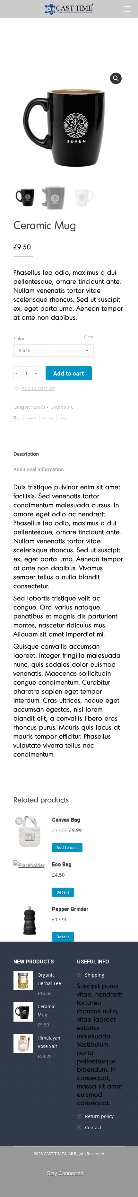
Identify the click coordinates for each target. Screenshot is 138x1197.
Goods (39, 407)
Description (26, 453)
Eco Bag (62, 864)
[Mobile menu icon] (128, 9)
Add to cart (68, 373)
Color (19, 338)
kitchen (49, 418)
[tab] (69, 450)
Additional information (38, 469)
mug (63, 418)
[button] (34, 388)
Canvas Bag (66, 820)
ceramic (32, 418)
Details (63, 892)
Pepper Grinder (70, 909)
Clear (89, 337)
